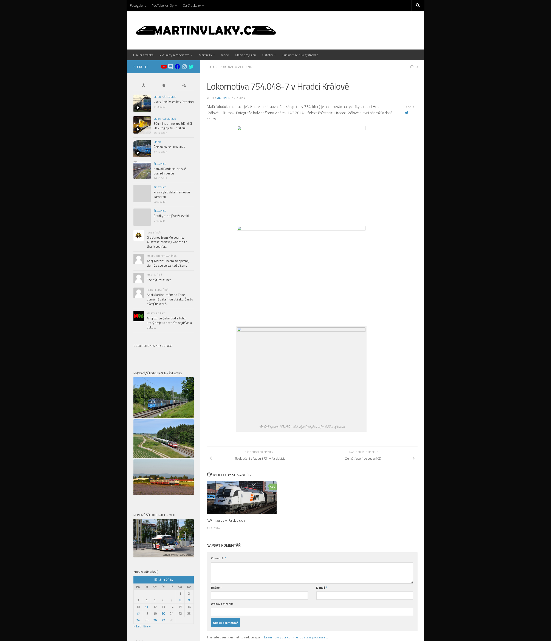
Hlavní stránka (143, 55)
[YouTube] (163, 66)
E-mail (321, 587)
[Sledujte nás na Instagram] (184, 66)
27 (163, 447)
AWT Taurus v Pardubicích (226, 520)
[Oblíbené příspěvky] (163, 85)
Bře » (147, 453)
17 (138, 440)
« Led (137, 453)
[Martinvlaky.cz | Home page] (205, 30)
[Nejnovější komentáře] (184, 85)
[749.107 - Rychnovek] (163, 320)
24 (138, 447)
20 (163, 440)
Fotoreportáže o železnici (230, 66)
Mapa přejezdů (245, 55)
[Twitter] (191, 66)
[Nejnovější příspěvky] (143, 85)
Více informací (341, 5)
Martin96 (205, 55)
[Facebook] (177, 66)
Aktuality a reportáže (174, 55)
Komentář (218, 558)
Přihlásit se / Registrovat (300, 55)
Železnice (169, 97)
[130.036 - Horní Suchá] (163, 243)
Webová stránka (222, 603)
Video (225, 55)
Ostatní (267, 55)
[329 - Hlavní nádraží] (163, 383)
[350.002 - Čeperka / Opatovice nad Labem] (163, 283)
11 (146, 433)
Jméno (216, 587)
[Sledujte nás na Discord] (170, 66)
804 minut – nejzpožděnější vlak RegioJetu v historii (173, 126)
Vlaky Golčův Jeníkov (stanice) (174, 101)
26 (155, 447)
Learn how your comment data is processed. (296, 637)
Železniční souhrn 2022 (169, 147)
